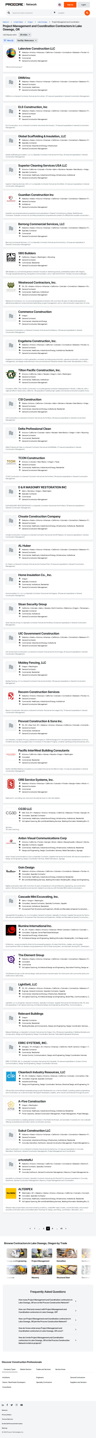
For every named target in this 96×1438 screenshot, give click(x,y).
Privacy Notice (6, 1415)
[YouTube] (21, 1405)
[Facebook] (7, 1405)
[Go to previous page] (30, 1228)
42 (61, 1228)
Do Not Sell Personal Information (12, 1423)
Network (31, 4)
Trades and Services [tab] (43, 1369)
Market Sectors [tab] (25, 1369)
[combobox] (70, 13)
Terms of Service (7, 1419)
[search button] (87, 13)
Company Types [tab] (10, 1369)
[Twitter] (12, 1405)
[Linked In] (3, 1405)
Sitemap (4, 1428)
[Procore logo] (14, 4)
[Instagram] (17, 1405)
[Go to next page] (66, 1228)
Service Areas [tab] (60, 1369)
